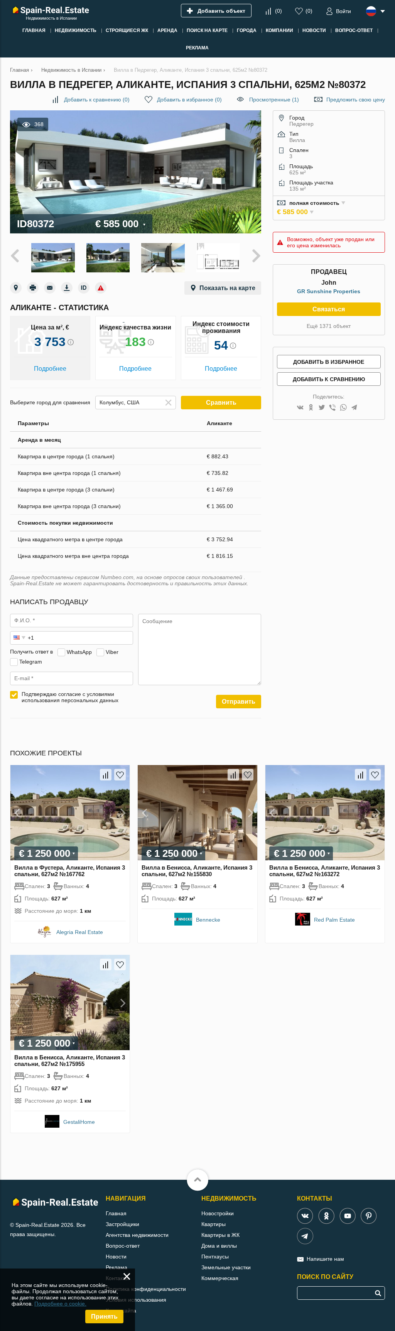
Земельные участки (226, 1267)
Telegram (30, 661)
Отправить (238, 701)
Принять (104, 1316)
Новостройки (217, 1213)
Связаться (328, 309)
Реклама (116, 1267)
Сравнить (221, 402)
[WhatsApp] (343, 408)
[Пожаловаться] (100, 288)
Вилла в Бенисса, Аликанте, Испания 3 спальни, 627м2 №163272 (324, 870)
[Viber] (332, 408)
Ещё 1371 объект (329, 326)
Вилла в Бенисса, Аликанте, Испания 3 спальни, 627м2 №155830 (197, 870)
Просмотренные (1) (274, 99)
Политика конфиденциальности (146, 1289)
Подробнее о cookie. (60, 1304)
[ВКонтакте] (300, 408)
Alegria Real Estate (79, 932)
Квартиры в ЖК (220, 1235)
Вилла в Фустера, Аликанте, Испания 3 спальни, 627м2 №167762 (69, 870)
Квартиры (213, 1224)
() (278, 11)
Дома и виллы (219, 1246)
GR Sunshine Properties (328, 291)
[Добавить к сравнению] (105, 774)
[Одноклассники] (311, 408)
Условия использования (136, 1300)
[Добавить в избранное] (120, 774)
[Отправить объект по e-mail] (50, 288)
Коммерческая (219, 1278)
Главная (116, 1213)
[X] (322, 408)
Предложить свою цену (355, 99)
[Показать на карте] (16, 288)
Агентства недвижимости (137, 1235)
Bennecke (208, 920)
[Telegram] (354, 408)
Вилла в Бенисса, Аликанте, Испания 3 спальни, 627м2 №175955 (69, 1060)
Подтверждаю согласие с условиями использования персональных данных (70, 697)
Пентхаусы (215, 1256)
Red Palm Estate (334, 920)
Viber (112, 652)
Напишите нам (325, 1259)
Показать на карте (227, 288)
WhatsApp (79, 652)
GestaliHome (79, 1122)
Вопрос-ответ (123, 1246)
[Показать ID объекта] (83, 288)
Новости (116, 1256)
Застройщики (122, 1224)
